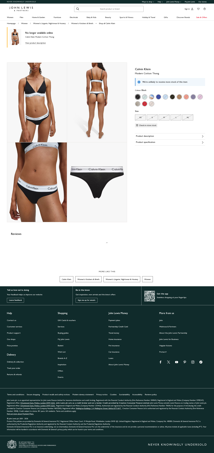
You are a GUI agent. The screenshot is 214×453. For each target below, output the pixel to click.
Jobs (161, 320)
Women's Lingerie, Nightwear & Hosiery (49, 23)
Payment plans (114, 320)
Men (21, 17)
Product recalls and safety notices (56, 394)
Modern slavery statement (83, 394)
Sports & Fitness (126, 17)
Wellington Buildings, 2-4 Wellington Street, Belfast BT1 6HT (98, 408)
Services (61, 326)
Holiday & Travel (148, 17)
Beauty (108, 17)
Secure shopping (33, 394)
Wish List (62, 352)
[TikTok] (200, 363)
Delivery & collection (15, 362)
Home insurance (114, 339)
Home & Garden (38, 17)
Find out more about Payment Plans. (20, 414)
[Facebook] (160, 363)
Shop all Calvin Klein (107, 23)
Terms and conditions (15, 394)
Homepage (11, 23)
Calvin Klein (66, 279)
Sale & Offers (201, 17)
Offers (60, 371)
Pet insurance (114, 345)
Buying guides (63, 333)
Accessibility (137, 394)
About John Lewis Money (118, 364)
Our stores (202, 2)
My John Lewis (190, 2)
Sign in (187, 9)
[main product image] (17, 37)
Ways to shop (147, 2)
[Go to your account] (192, 9)
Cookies (113, 394)
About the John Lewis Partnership (173, 333)
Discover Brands (183, 17)
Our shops (11, 339)
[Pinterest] (184, 363)
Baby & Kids (91, 17)
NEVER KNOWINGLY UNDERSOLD (21, 2)
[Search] (78, 9)
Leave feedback (15, 300)
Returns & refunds (14, 374)
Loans (110, 358)
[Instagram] (192, 363)
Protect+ (163, 352)
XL (185, 118)
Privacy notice (101, 394)
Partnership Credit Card (118, 326)
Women (10, 17)
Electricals (74, 17)
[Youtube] (176, 363)
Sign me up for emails (86, 300)
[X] (168, 363)
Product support (14, 333)
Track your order (13, 368)
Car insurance (113, 352)
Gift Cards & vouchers (67, 320)
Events (60, 377)
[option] (137, 97)
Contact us (11, 320)
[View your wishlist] (198, 9)
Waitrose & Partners (167, 326)
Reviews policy (151, 394)
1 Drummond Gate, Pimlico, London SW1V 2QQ (37, 403)
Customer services (14, 326)
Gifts (166, 17)
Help (159, 2)
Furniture (57, 17)
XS (138, 118)
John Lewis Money (172, 2)
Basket (60, 345)
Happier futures (165, 345)
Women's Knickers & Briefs (82, 23)
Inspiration (62, 364)
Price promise (12, 345)
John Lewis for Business (169, 339)
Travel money (113, 333)
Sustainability (124, 394)
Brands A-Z (62, 358)
